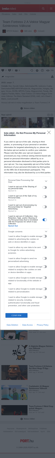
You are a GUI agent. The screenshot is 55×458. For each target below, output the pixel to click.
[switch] (45, 187)
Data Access (27, 325)
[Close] (49, 133)
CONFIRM (16, 315)
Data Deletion (12, 325)
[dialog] (27, 229)
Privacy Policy (42, 325)
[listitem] (27, 181)
